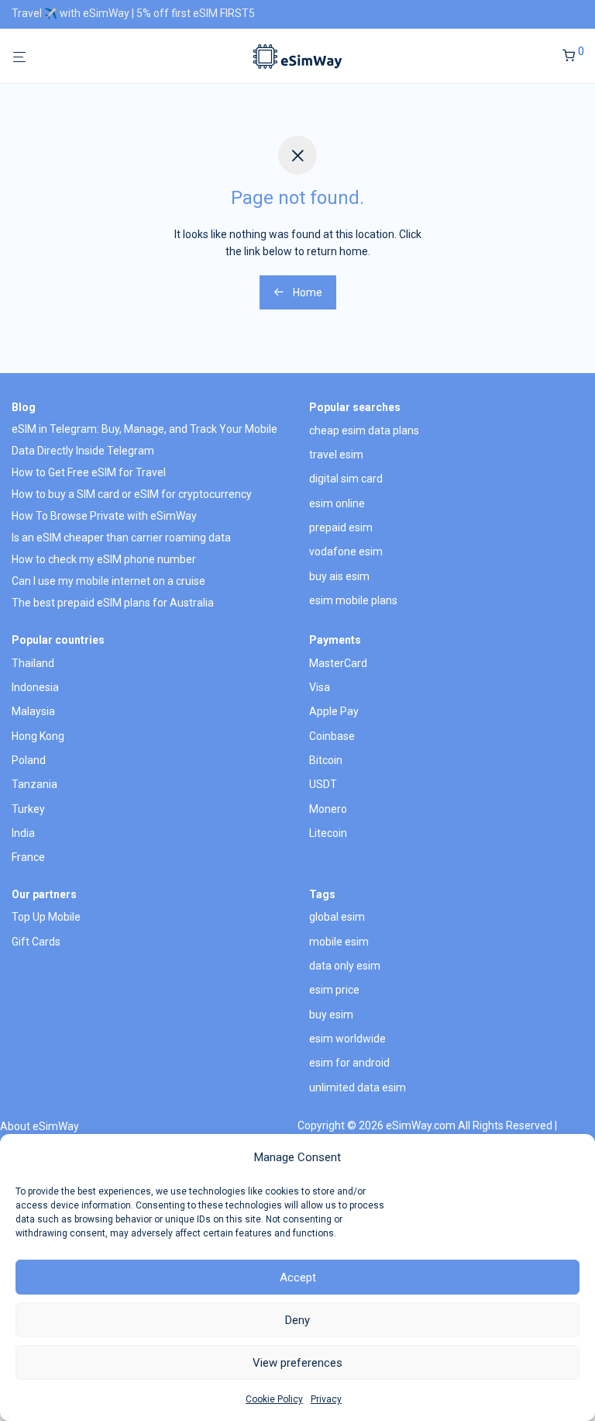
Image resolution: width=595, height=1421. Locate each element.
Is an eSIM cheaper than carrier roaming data (121, 537)
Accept (298, 1277)
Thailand (33, 663)
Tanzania (34, 784)
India (23, 833)
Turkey (28, 809)
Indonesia (35, 687)
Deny (297, 1320)
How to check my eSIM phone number (104, 559)
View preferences (297, 1363)
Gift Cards (36, 941)
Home (306, 292)
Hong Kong (38, 736)
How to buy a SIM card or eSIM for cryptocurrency (132, 494)
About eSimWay (39, 1126)
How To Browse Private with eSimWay (104, 516)
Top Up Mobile (46, 917)
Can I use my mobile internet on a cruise (108, 581)
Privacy (326, 1399)
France (28, 857)
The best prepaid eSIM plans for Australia (113, 602)
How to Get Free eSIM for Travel (89, 472)
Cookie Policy (274, 1399)
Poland (29, 760)
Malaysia (33, 711)
